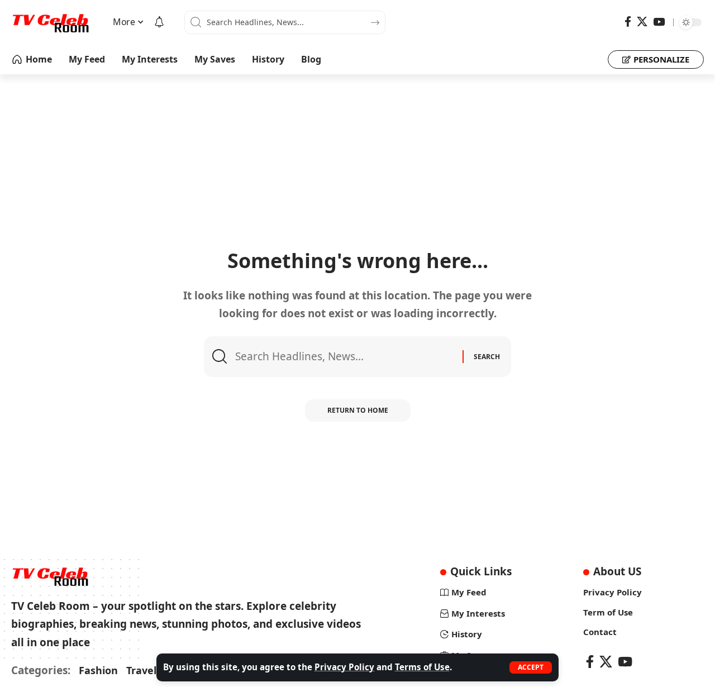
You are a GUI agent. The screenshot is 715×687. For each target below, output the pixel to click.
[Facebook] (628, 22)
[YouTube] (659, 22)
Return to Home (357, 410)
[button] (530, 667)
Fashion (98, 670)
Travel (141, 670)
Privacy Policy (344, 666)
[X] (642, 22)
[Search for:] (345, 356)
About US (617, 571)
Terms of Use (422, 666)
